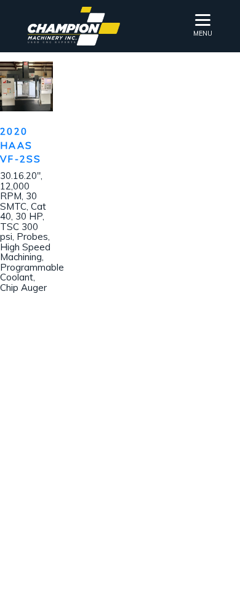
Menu (202, 33)
